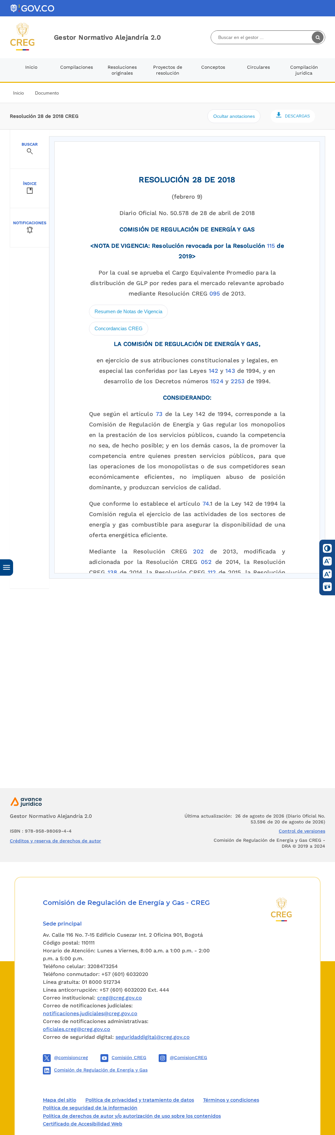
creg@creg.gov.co (119, 998)
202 (198, 551)
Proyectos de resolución (167, 70)
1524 (216, 381)
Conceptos (213, 67)
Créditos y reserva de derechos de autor (55, 840)
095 (214, 293)
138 (112, 572)
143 (230, 370)
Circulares (258, 67)
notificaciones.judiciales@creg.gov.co (90, 1013)
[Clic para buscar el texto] (318, 37)
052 (206, 561)
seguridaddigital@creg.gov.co (152, 1037)
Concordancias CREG (119, 328)
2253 (238, 381)
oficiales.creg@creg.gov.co (76, 1029)
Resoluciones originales (122, 70)
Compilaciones (76, 67)
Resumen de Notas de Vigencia (128, 311)
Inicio (31, 67)
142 (213, 370)
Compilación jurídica (304, 70)
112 (212, 572)
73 (159, 413)
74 (206, 503)
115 (271, 245)
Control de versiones (302, 831)
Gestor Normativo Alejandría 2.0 (107, 37)
